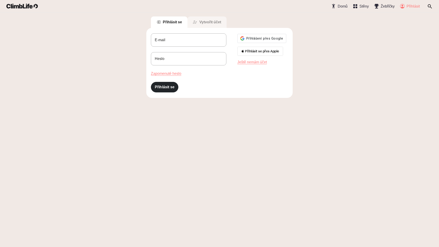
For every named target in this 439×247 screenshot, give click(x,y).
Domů (343, 6)
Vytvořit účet (210, 22)
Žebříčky (388, 6)
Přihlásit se (172, 22)
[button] (260, 51)
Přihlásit (413, 6)
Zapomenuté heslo (166, 73)
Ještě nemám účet (252, 62)
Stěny (364, 6)
